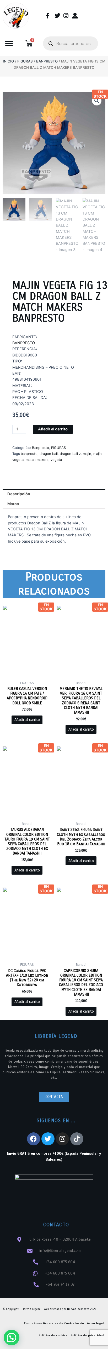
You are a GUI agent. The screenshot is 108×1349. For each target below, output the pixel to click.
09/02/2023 (23, 403)
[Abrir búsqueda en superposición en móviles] (70, 43)
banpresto (29, 453)
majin (87, 453)
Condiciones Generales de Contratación (54, 1323)
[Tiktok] (76, 1138)
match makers (37, 459)
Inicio (8, 61)
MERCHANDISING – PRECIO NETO (43, 367)
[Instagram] (62, 1138)
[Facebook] (33, 1138)
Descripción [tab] (18, 494)
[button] (9, 43)
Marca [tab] (13, 503)
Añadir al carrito (53, 429)
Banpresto (47, 61)
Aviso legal (95, 1323)
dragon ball (49, 453)
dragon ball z (70, 453)
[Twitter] (48, 1138)
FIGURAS (25, 61)
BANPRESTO (23, 343)
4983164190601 (26, 379)
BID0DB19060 (24, 355)
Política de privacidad (87, 1335)
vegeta (56, 459)
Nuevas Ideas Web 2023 (81, 1309)
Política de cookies (53, 1335)
